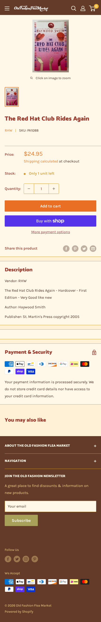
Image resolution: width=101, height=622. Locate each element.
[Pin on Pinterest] (75, 248)
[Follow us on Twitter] (17, 559)
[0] (92, 8)
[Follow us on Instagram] (26, 559)
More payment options (50, 232)
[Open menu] (7, 8)
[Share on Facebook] (66, 248)
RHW (8, 130)
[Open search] (73, 8)
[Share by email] (93, 248)
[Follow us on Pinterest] (34, 559)
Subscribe (21, 520)
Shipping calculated (41, 161)
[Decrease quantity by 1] (29, 189)
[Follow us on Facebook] (8, 559)
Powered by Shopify (19, 612)
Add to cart (50, 206)
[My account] (83, 8)
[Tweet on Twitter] (84, 248)
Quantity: (13, 188)
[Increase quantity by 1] (54, 189)
